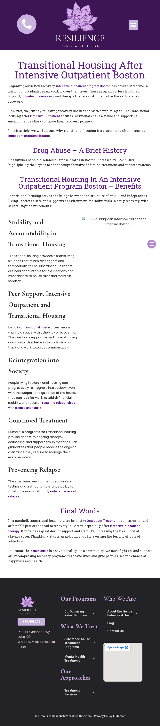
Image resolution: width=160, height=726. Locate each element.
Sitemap (120, 716)
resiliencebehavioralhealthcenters (69, 716)
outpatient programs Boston (29, 136)
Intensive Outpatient (45, 116)
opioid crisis (39, 551)
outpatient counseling (37, 96)
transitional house (36, 327)
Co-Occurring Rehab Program (75, 613)
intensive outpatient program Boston (83, 86)
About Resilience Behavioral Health (120, 613)
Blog (110, 623)
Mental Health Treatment (74, 658)
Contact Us (115, 631)
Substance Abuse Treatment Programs (77, 643)
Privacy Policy (103, 716)
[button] (133, 25)
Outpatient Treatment (102, 521)
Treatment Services (72, 692)
